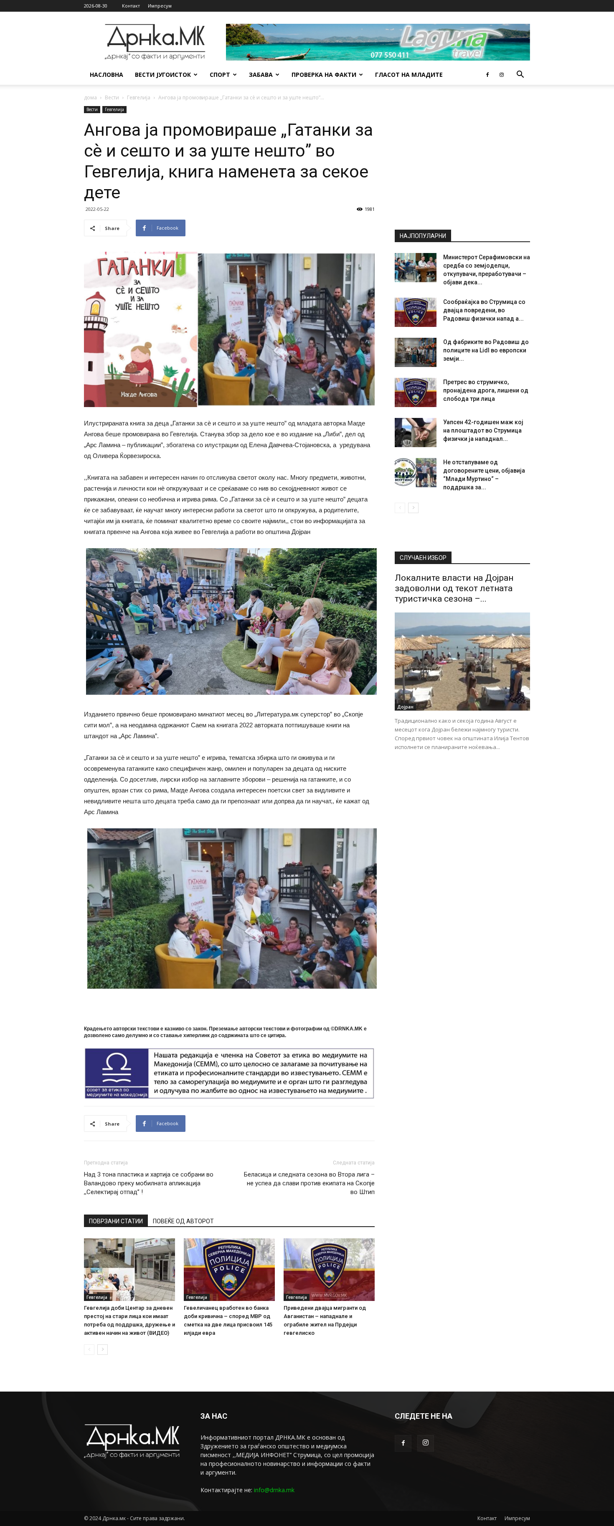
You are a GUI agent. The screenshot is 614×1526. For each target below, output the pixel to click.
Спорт (220, 74)
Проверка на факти (324, 74)
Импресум (160, 6)
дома (90, 97)
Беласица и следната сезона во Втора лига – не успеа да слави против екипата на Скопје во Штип (309, 1183)
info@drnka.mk (274, 1490)
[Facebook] (487, 75)
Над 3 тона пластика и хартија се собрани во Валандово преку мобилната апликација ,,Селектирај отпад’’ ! (148, 1183)
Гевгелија (138, 97)
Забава (261, 74)
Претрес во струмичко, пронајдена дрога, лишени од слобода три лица (485, 390)
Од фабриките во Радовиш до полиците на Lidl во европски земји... (486, 350)
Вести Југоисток (163, 74)
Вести (112, 97)
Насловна (106, 74)
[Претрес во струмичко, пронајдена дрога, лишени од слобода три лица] (415, 392)
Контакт (131, 6)
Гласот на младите (409, 74)
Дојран (405, 707)
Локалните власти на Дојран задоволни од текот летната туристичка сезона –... (454, 588)
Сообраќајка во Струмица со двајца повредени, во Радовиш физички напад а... (484, 310)
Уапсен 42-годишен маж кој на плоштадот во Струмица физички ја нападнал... (483, 430)
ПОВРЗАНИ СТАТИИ (116, 1221)
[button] (520, 75)
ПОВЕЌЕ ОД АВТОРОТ (183, 1221)
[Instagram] (501, 75)
